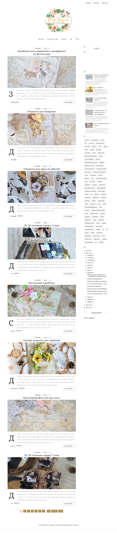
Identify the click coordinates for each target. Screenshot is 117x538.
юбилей (13, 160)
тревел (93, 232)
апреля (89, 273)
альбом (87, 140)
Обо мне (96, 3)
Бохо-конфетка (98, 87)
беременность (100, 143)
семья (98, 223)
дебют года (101, 153)
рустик (102, 217)
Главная (88, 3)
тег (107, 229)
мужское (103, 194)
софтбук (98, 229)
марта (89, 297)
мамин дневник (101, 188)
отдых (86, 204)
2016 (87, 305)
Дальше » (21, 216)
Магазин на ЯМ (52, 39)
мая (88, 270)
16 (50, 166)
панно (104, 204)
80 (48, 511)
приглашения (94, 213)
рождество (95, 217)
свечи (94, 220)
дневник (102, 162)
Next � (54, 511)
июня (89, 267)
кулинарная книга (90, 188)
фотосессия (96, 236)
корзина (94, 185)
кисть (92, 178)
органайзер (101, 201)
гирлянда (87, 153)
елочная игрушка (89, 169)
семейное (101, 220)
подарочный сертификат (98, 210)
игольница (88, 172)
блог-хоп (87, 146)
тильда (87, 232)
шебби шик (15, 102)
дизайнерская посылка (91, 162)
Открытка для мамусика (41, 111)
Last (61, 511)
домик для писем (89, 165)
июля (89, 265)
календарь (93, 175)
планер (87, 210)
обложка (87, 201)
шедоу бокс (97, 239)
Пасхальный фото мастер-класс (41, 397)
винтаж (92, 149)
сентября (90, 260)
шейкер (104, 239)
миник (86, 194)
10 (50, 337)
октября (90, 258)
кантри (100, 175)
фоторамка (88, 236)
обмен (94, 201)
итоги (86, 175)
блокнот (94, 146)
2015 (87, 307)
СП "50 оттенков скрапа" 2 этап (41, 225)
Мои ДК (63, 39)
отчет (99, 204)
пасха (13, 331)
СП (12, 274)
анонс (102, 140)
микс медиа (101, 191)
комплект (92, 181)
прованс (102, 213)
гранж (94, 153)
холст (103, 236)
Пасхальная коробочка (42, 283)
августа (89, 262)
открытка (14, 388)
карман (87, 178)
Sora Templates (50, 525)
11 (50, 452)
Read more (69, 102)
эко (96, 242)
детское (98, 159)
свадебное (88, 220)
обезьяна (103, 197)
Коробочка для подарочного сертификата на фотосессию (96, 275)
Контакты (105, 3)
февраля (90, 299)
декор (100, 156)
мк (91, 194)
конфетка (87, 185)
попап (86, 213)
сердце (104, 223)
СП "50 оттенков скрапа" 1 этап (41, 455)
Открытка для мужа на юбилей (42, 169)
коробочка (102, 185)
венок (86, 149)
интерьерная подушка (99, 172)
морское (96, 194)
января (89, 302)
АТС (86, 143)
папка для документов (91, 207)
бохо (100, 146)
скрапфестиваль (89, 229)
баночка (91, 143)
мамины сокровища (90, 191)
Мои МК (41, 39)
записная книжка (101, 169)
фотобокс (99, 232)
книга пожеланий (101, 178)
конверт (99, 181)
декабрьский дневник (91, 156)
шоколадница (89, 242)
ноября (89, 255)
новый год (96, 197)
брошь (106, 146)
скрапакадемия (89, 226)
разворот (87, 217)
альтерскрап (94, 140)
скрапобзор (99, 226)
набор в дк (88, 197)
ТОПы (77, 39)
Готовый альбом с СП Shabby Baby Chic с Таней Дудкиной (100, 112)
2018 (87, 250)
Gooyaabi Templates (72, 525)
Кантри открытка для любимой (41, 340)
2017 (87, 253)
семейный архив (89, 223)
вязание (99, 149)
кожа (86, 181)
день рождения (89, 159)
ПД (71, 39)
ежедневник (99, 165)
